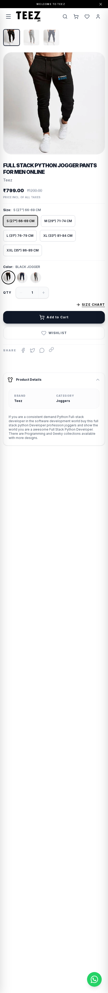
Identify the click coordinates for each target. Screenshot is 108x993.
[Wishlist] (87, 16)
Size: (7, 210)
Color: (8, 267)
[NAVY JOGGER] (22, 277)
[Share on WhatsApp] (42, 350)
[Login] (98, 16)
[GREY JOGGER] (35, 277)
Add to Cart (57, 317)
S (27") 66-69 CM (20, 221)
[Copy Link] (51, 349)
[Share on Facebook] (23, 350)
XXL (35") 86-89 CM (23, 250)
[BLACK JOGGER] (8, 277)
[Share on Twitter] (32, 350)
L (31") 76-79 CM (20, 236)
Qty (7, 292)
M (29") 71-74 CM (58, 221)
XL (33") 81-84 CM (57, 236)
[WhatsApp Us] (94, 979)
